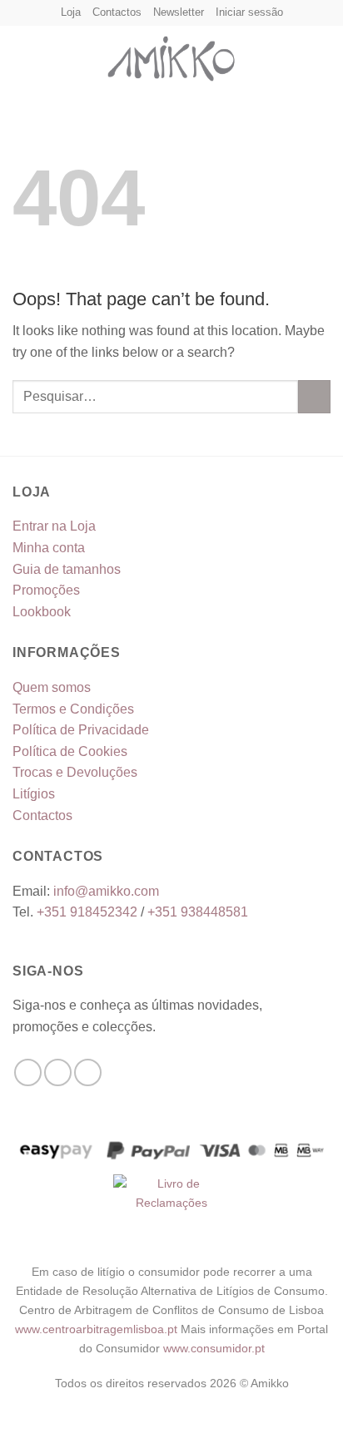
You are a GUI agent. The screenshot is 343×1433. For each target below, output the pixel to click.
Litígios (33, 794)
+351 (87, 912)
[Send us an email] (88, 1072)
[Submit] (314, 396)
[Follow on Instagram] (58, 1072)
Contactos (117, 12)
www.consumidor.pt (214, 1348)
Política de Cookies (69, 751)
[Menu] (22, 54)
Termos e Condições (73, 709)
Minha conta (48, 548)
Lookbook (41, 612)
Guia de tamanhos (66, 569)
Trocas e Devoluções (74, 772)
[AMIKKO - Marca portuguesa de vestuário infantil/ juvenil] (171, 55)
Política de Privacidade (80, 730)
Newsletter (178, 12)
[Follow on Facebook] (28, 1072)
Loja (71, 12)
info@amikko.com (106, 891)
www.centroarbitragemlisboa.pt (98, 1329)
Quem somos (51, 687)
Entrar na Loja (54, 526)
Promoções (46, 590)
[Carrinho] (322, 55)
